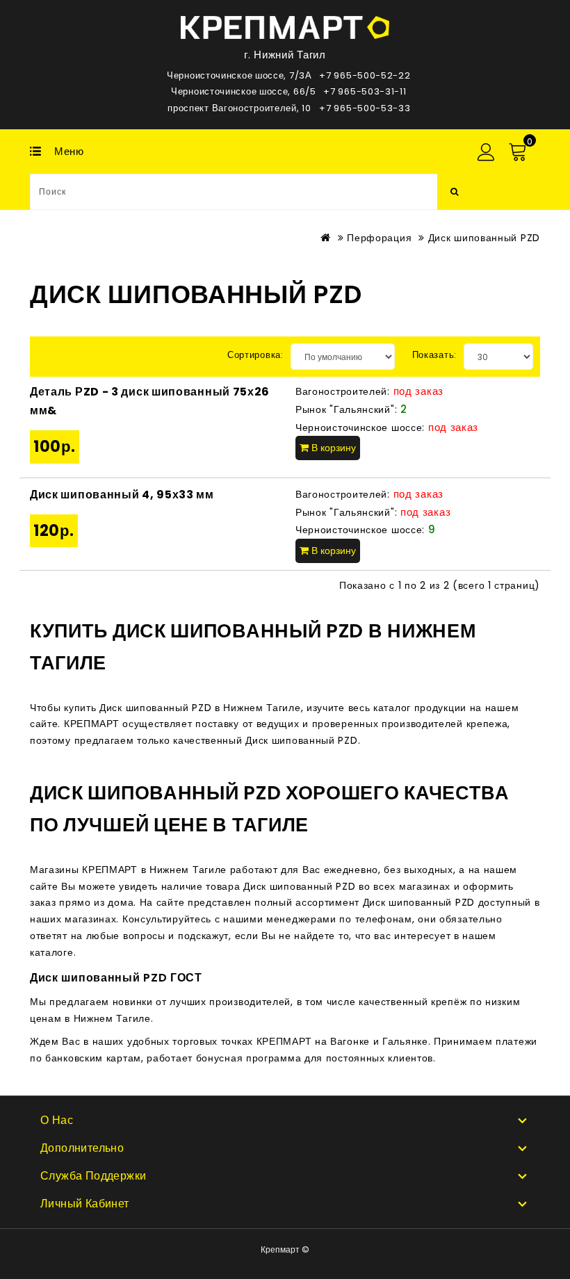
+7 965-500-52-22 (364, 75)
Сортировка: (255, 354)
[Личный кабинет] (485, 152)
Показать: (434, 354)
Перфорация (379, 238)
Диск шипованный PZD (484, 238)
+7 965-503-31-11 (364, 91)
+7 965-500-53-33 (364, 108)
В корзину (332, 448)
